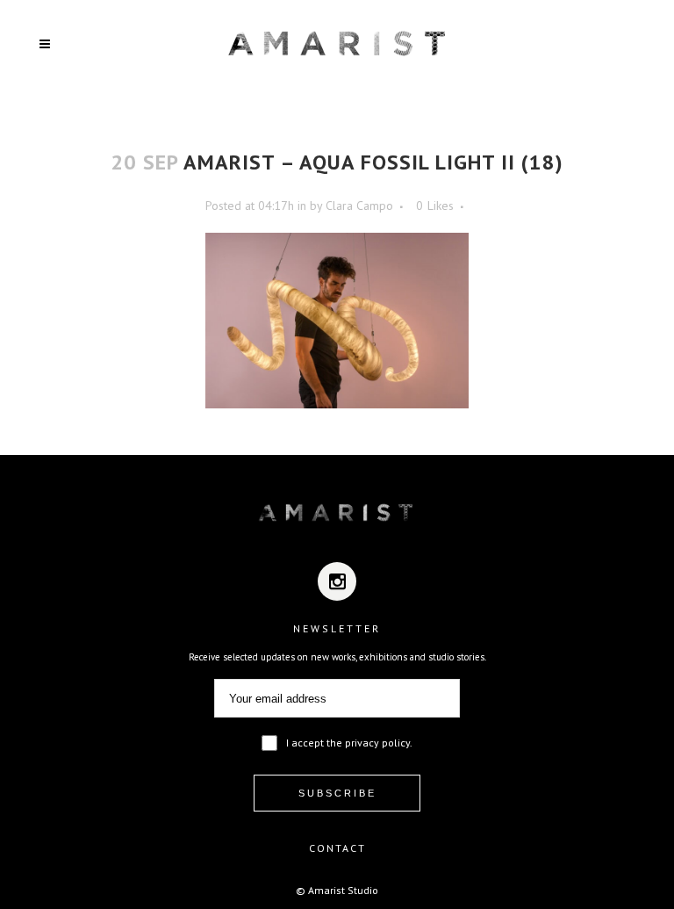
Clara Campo (359, 205)
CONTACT (337, 848)
